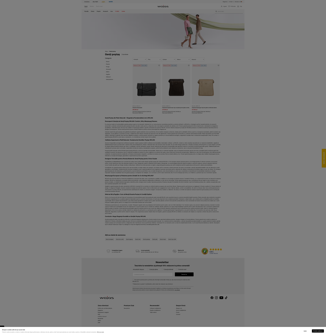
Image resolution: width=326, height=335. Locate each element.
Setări (305, 331)
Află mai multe (100, 332)
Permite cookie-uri (318, 331)
